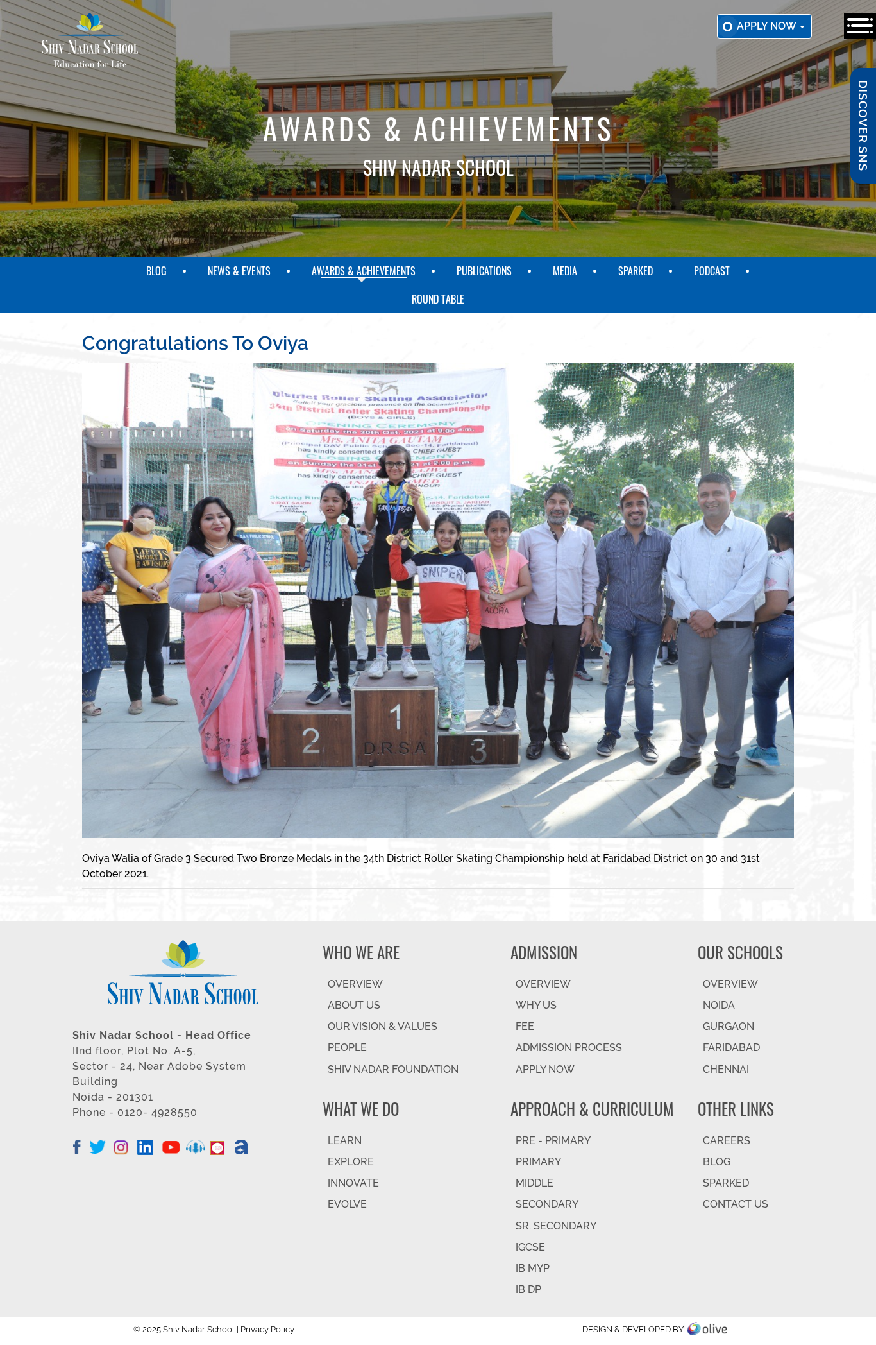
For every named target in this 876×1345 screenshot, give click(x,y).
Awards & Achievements (364, 270)
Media (565, 270)
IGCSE (530, 1247)
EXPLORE (351, 1162)
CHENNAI (726, 1069)
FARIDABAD (731, 1047)
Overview (730, 984)
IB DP (528, 1289)
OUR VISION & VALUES (382, 1026)
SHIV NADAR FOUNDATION (393, 1069)
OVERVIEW (355, 984)
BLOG (716, 1162)
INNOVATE (353, 1183)
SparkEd (635, 270)
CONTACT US (735, 1204)
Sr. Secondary (556, 1226)
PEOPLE (347, 1047)
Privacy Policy (267, 1329)
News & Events (239, 270)
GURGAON (728, 1026)
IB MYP (533, 1268)
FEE (525, 1026)
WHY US (536, 1005)
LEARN (345, 1141)
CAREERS (726, 1141)
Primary (538, 1162)
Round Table (438, 299)
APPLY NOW (545, 1069)
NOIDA (719, 1005)
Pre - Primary (553, 1141)
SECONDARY (547, 1204)
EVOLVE (347, 1204)
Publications (484, 270)
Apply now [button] (767, 26)
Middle (534, 1183)
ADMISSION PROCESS (569, 1047)
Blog (156, 270)
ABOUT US (354, 1005)
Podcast (712, 270)
